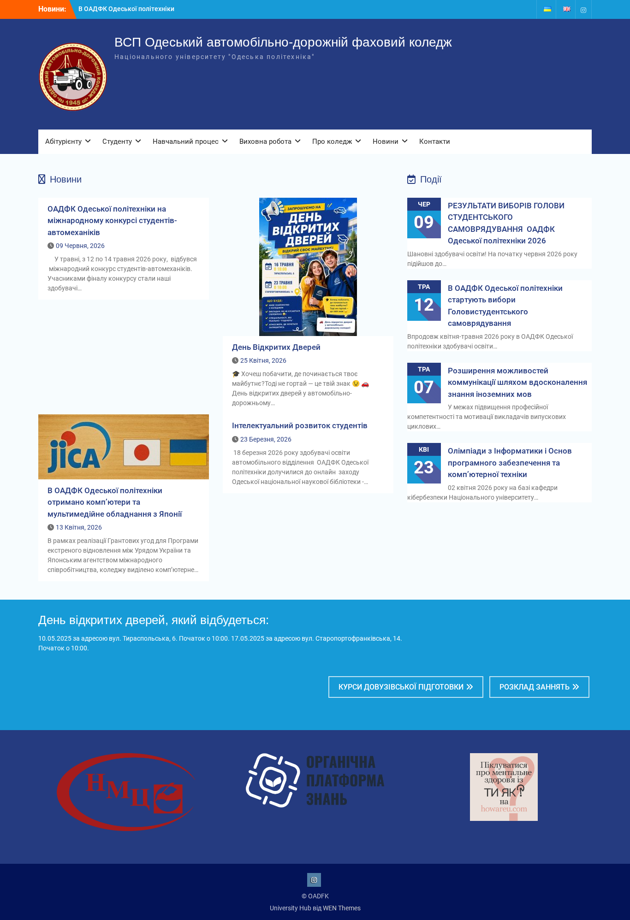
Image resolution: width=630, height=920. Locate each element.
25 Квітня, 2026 (263, 360)
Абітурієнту (63, 141)
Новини (385, 141)
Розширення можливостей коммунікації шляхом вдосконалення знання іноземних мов (517, 382)
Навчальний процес (186, 141)
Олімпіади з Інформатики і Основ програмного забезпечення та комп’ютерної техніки (510, 462)
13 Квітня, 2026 (79, 527)
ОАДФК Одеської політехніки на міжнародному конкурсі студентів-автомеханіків (112, 220)
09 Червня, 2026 (80, 245)
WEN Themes (342, 908)
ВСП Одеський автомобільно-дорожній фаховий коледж (283, 42)
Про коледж (332, 141)
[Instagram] (583, 9)
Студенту (117, 141)
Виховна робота (265, 141)
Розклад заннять (534, 687)
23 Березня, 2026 (265, 439)
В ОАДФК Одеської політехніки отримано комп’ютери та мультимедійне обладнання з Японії (115, 502)
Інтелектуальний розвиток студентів (300, 425)
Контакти (434, 141)
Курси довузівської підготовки (401, 687)
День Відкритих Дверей (276, 347)
